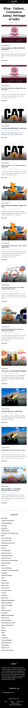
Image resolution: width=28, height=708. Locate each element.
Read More (4, 60)
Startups (3, 630)
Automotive (4, 528)
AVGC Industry (5, 530)
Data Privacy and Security (8, 543)
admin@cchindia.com (8, 692)
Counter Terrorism (6, 540)
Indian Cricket (5, 585)
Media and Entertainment (8, 600)
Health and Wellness (6, 575)
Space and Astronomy (7, 625)
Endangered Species (6, 555)
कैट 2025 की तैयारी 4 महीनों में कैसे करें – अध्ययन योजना (13, 128)
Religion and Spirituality (7, 615)
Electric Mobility (5, 550)
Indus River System (6, 590)
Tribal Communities (6, 640)
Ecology (3, 548)
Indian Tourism (5, 588)
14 (10, 510)
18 (21, 510)
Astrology (4, 525)
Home (11, 22)
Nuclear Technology (6, 605)
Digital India (4, 545)
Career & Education (6, 538)
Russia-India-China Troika (8, 622)
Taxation (3, 635)
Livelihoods (4, 595)
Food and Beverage (6, 568)
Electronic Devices (6, 553)
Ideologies (4, 580)
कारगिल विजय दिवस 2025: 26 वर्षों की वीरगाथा (11, 411)
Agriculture (4, 518)
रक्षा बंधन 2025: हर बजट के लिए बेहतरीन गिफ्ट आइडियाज (13, 371)
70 (26, 510)
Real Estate (4, 613)
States (3, 632)
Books (3, 535)
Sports (3, 627)
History (3, 578)
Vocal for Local (5, 647)
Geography (4, 573)
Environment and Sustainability (9, 560)
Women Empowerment (7, 650)
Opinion (3, 608)
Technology (4, 637)
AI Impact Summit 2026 (7, 520)
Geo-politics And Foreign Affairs (10, 570)
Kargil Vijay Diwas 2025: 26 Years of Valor (13, 450)
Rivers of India (5, 618)
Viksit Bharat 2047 (6, 642)
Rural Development (6, 620)
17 (18, 510)
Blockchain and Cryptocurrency (9, 533)
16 (16, 510)
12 (5, 510)
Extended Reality (5, 563)
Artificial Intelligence (6, 523)
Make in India (4, 598)
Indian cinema (5, 583)
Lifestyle (3, 593)
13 (8, 510)
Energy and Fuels (6, 558)
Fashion (3, 565)
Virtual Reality (5, 645)
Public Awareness (6, 610)
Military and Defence (6, 603)
